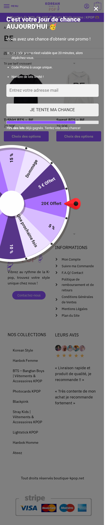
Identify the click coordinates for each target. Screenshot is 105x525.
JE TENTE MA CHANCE (52, 109)
